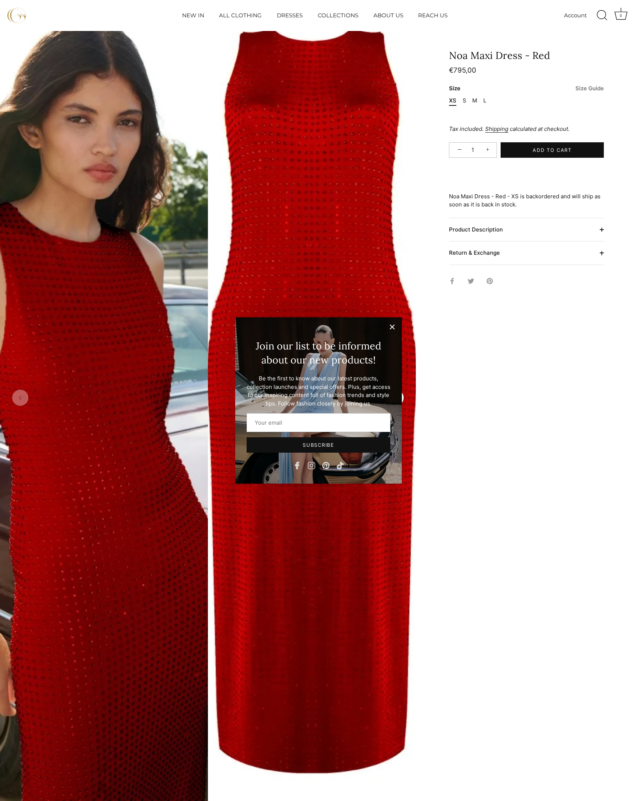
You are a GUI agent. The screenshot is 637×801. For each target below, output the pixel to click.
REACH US (433, 15)
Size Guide (589, 88)
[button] (20, 398)
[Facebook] (297, 465)
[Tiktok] (340, 465)
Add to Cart (552, 150)
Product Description (476, 229)
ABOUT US (388, 15)
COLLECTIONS (338, 15)
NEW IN (193, 15)
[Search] (602, 15)
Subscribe (318, 445)
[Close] (392, 327)
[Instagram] (311, 465)
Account (575, 15)
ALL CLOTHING (240, 15)
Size (526, 89)
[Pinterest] (326, 465)
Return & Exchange (474, 253)
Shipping (496, 129)
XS (452, 101)
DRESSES (290, 15)
